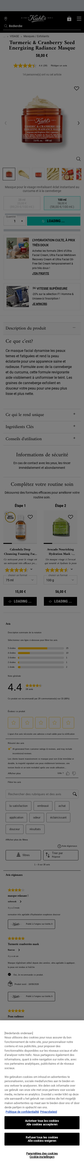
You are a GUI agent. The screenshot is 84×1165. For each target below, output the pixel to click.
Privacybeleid (48, 1111)
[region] (42, 1092)
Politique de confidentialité (22, 1111)
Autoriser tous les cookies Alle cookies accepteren (42, 1122)
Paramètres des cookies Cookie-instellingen (42, 1155)
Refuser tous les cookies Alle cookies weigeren (42, 1139)
